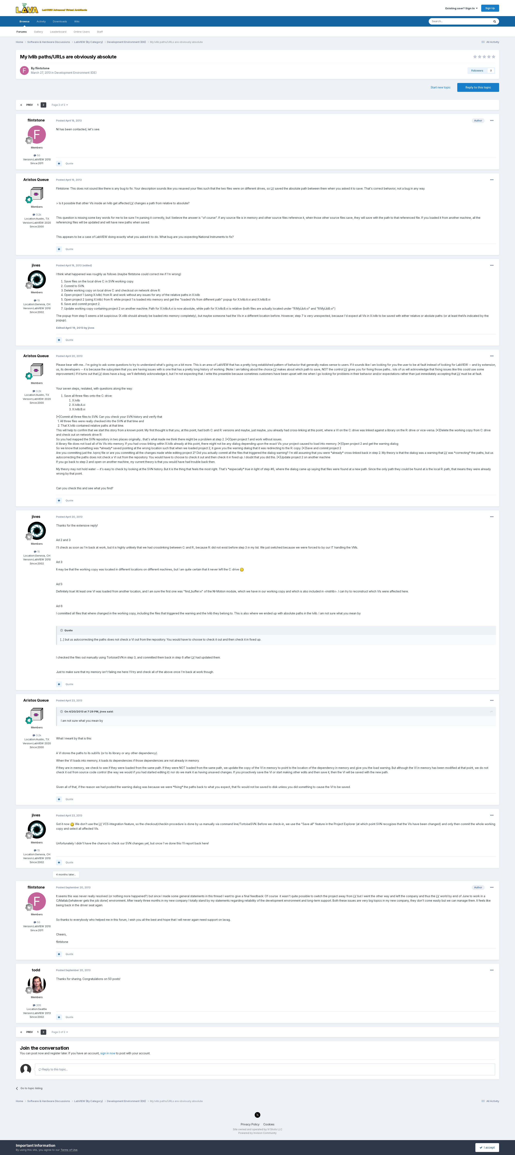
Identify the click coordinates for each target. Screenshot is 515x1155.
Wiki (76, 21)
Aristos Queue (36, 179)
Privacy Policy (250, 1124)
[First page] (21, 105)
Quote (69, 163)
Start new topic (441, 87)
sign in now (107, 1053)
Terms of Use (69, 1149)
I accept (488, 1147)
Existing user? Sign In (460, 8)
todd (36, 970)
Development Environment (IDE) (76, 72)
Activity (41, 21)
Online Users (82, 31)
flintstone (42, 68)
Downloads (60, 21)
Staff (100, 31)
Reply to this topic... (54, 1069)
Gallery (38, 31)
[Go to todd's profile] (37, 984)
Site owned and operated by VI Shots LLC (257, 1129)
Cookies (268, 1124)
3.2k (38, 214)
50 (38, 155)
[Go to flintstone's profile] (24, 70)
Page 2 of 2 (59, 104)
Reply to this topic (478, 87)
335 (38, 1005)
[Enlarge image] (242, 569)
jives (36, 265)
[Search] (494, 21)
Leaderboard (58, 31)
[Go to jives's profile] (37, 279)
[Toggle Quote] (62, 630)
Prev (29, 104)
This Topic (478, 21)
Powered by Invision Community (257, 1132)
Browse (24, 21)
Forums (21, 31)
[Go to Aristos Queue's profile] (37, 194)
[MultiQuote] (59, 163)
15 (38, 300)
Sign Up (490, 8)
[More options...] (492, 120)
